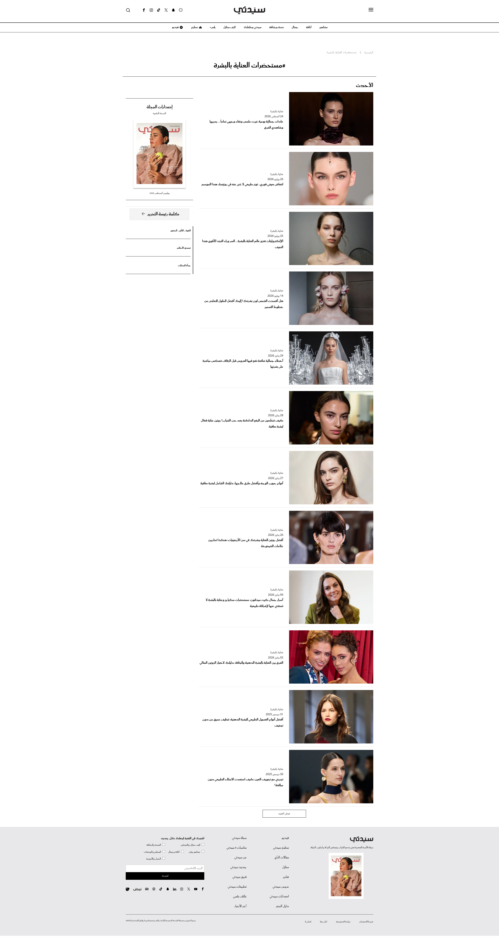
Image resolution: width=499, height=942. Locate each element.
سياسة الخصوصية (343, 921)
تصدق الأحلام (184, 248)
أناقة (308, 27)
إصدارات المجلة (160, 107)
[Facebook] (144, 10)
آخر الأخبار (240, 906)
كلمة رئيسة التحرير (163, 214)
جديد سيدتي (238, 867)
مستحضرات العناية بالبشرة (341, 52)
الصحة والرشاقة (153, 845)
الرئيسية (368, 52)
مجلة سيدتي (239, 838)
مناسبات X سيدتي (236, 848)
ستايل (285, 867)
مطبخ (194, 27)
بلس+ (213, 27)
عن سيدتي (240, 857)
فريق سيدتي (239, 877)
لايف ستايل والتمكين (190, 845)
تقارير (286, 877)
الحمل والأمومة (153, 859)
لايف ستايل (229, 27)
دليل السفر (282, 906)
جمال (295, 27)
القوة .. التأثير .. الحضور (180, 231)
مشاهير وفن (194, 852)
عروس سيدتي (281, 887)
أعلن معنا (323, 921)
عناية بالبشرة (276, 111)
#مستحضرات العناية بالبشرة (249, 65)
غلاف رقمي (240, 896)
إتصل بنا (308, 921)
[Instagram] (151, 10)
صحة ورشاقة (276, 27)
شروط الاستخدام (366, 921)
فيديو (175, 27)
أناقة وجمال (174, 852)
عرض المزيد (284, 813)
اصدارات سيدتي (279, 896)
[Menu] (371, 9)
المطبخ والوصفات (152, 852)
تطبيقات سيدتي (237, 887)
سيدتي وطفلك (252, 27)
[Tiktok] (158, 10)
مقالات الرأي (281, 857)
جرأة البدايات (184, 265)
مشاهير (323, 27)
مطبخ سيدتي (281, 848)
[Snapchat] (173, 10)
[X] (166, 10)
